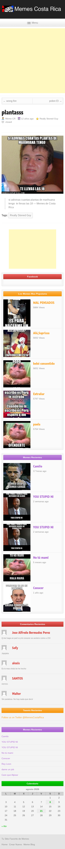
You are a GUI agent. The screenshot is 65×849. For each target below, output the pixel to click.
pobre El (55, 101)
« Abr (4, 826)
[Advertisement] (32, 60)
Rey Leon (6, 764)
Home (5, 844)
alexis (16, 663)
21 (41, 811)
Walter (16, 693)
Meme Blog (29, 844)
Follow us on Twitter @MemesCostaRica (23, 717)
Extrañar (38, 394)
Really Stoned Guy (49, 118)
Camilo (37, 466)
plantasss (12, 112)
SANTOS (17, 678)
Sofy (15, 648)
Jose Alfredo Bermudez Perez (31, 632)
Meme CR (10, 118)
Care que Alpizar (10, 775)
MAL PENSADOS (43, 302)
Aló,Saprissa (41, 333)
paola (36, 424)
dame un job (8, 769)
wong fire (10, 101)
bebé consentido (44, 363)
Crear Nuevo (15, 844)
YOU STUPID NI (43, 496)
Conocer (38, 588)
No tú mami (41, 557)
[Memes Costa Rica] (33, 11)
